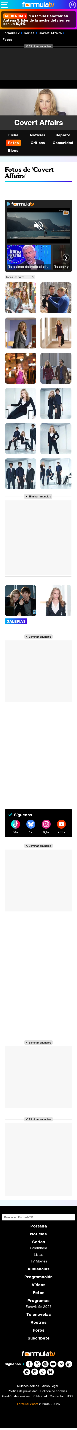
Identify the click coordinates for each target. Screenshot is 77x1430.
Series (29, 33)
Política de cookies (53, 1391)
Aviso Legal (50, 1386)
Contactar (57, 1396)
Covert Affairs (50, 33)
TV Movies (38, 1261)
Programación (38, 1276)
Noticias (37, 135)
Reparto (63, 135)
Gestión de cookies (16, 1396)
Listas (38, 1254)
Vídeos (39, 1284)
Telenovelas (38, 1314)
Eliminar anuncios (40, 46)
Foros (38, 1330)
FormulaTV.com (27, 1404)
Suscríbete (39, 1338)
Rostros (39, 1322)
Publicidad (40, 1396)
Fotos (7, 39)
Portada (38, 1226)
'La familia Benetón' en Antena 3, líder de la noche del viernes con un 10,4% (36, 19)
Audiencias (38, 1269)
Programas (38, 1300)
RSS (70, 1396)
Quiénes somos (28, 1386)
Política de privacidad (22, 1391)
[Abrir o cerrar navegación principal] (4, 5)
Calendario (38, 1248)
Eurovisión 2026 (38, 1306)
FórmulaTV (11, 33)
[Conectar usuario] (72, 4)
